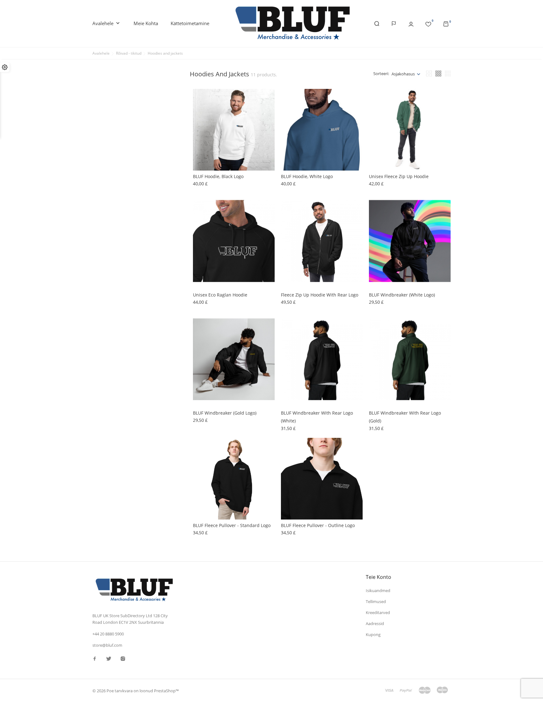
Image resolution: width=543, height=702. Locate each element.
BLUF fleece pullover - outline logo (318, 525)
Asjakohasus (403, 74)
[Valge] (200, 103)
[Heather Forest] (200, 109)
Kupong (373, 634)
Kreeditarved (378, 612)
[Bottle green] (200, 232)
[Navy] (376, 109)
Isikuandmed (378, 590)
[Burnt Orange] (200, 213)
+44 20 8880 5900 (108, 634)
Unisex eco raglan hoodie (220, 295)
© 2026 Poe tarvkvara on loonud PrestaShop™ (135, 691)
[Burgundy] (200, 219)
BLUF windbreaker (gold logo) (224, 413)
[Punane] (288, 109)
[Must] (288, 115)
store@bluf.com (107, 645)
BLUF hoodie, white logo (307, 176)
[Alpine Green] (376, 121)
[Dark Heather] (288, 103)
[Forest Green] (376, 219)
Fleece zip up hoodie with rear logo (319, 295)
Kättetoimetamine (190, 23)
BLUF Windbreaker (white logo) (402, 295)
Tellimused (376, 601)
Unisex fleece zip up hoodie (399, 176)
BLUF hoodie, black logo (218, 176)
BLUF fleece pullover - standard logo (232, 525)
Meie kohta (146, 23)
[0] (428, 23)
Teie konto (378, 577)
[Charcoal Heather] (376, 115)
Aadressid (375, 623)
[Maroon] (288, 121)
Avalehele (106, 23)
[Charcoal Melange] (200, 226)
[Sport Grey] (288, 128)
